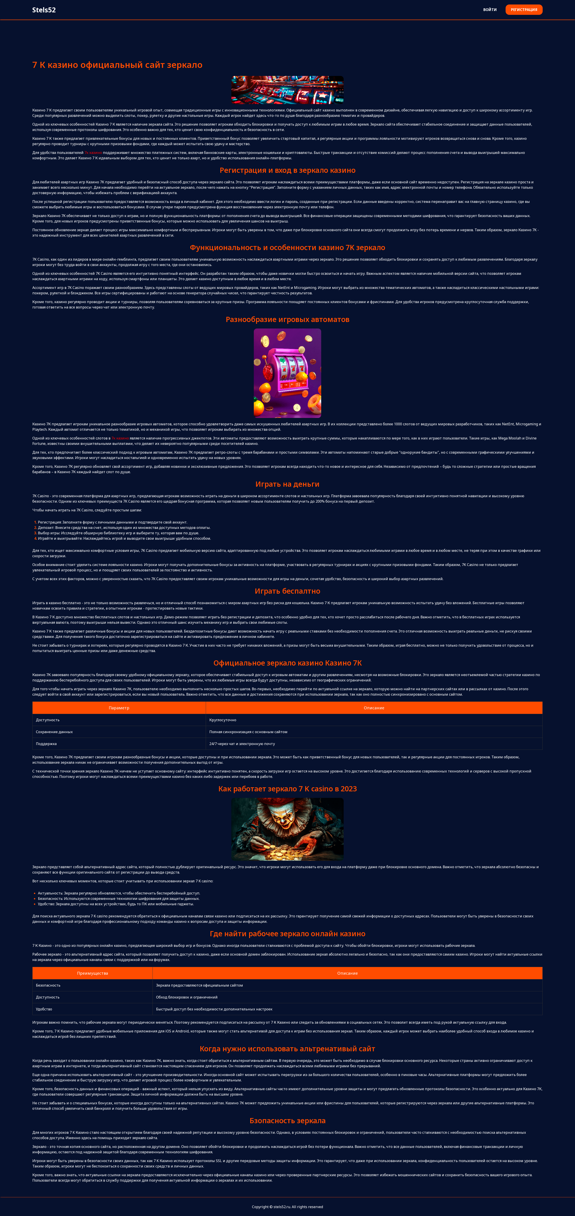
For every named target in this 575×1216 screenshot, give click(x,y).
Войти (490, 9)
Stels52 (44, 9)
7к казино (93, 152)
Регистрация (524, 9)
